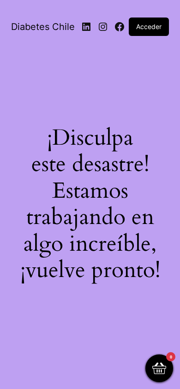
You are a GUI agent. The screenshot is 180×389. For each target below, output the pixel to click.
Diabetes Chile (43, 26)
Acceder (149, 26)
